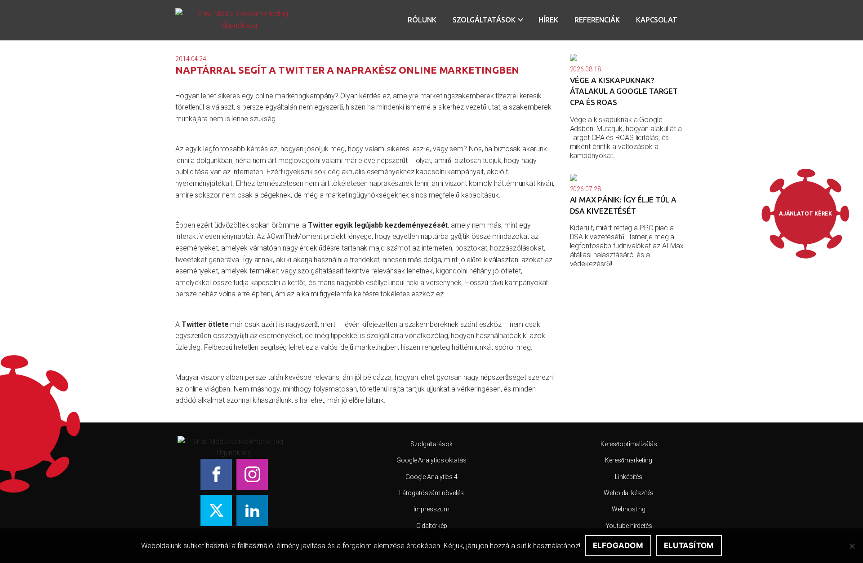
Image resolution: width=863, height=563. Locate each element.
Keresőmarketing (628, 460)
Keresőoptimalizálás (629, 444)
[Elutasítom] (851, 545)
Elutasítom (689, 545)
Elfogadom (618, 545)
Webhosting (628, 509)
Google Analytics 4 (431, 476)
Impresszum (431, 509)
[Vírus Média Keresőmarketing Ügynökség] (239, 20)
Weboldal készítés (629, 493)
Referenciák (597, 20)
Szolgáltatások (484, 20)
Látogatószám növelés (431, 493)
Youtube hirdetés (628, 525)
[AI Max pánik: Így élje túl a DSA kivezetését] (629, 177)
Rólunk (422, 20)
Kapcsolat (656, 20)
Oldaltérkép (431, 525)
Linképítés (628, 476)
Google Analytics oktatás (431, 460)
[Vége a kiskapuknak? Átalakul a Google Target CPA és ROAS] (629, 57)
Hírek (548, 20)
